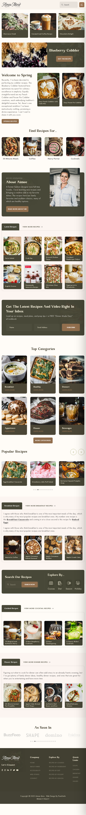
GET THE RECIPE (64, 59)
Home (32, 763)
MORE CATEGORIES (43, 440)
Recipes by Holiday (56, 774)
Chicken (76, 769)
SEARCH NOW (30, 584)
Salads (75, 781)
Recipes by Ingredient (57, 767)
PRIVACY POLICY (43, 799)
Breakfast (76, 773)
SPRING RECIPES (10, 121)
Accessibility (35, 770)
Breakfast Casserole (18, 519)
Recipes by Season (56, 778)
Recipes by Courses (56, 763)
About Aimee (35, 767)
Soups (75, 766)
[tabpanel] (14, 473)
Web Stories (34, 774)
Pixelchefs (62, 796)
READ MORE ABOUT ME (17, 209)
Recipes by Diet (54, 770)
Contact (33, 778)
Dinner (75, 777)
